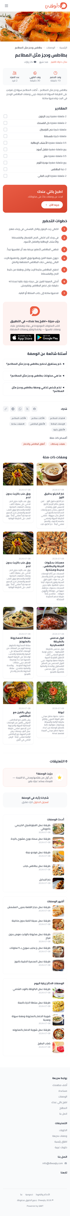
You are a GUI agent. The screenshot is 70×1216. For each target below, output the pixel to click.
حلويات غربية (61, 1147)
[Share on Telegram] (13, 409)
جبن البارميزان (46, 129)
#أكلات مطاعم (38, 418)
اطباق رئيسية (60, 1141)
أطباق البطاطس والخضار (34, 444)
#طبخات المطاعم (57, 418)
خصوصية (29, 1194)
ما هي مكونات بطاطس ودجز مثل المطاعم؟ (35, 375)
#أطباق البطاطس (37, 424)
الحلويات (63, 1130)
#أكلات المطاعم (19, 418)
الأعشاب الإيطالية (39, 142)
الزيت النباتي (44, 176)
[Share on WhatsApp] (20, 409)
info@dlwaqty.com (53, 1163)
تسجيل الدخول (41, 802)
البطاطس (55, 169)
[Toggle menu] (6, 5)
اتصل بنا (63, 1113)
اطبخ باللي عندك (59, 1102)
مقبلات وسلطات (57, 444)
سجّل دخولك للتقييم (59, 61)
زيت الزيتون (44, 116)
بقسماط (48, 136)
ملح (46, 156)
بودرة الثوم (42, 162)
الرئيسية (63, 47)
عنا (21, 1194)
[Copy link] (6, 409)
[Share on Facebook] (34, 409)
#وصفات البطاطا (58, 424)
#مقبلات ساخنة (17, 424)
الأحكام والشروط (43, 1194)
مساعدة (63, 1090)
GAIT (41, 1206)
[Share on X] (27, 409)
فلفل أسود (42, 149)
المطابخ (63, 1108)
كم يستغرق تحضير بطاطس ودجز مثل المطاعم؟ (33, 364)
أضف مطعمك (59, 1085)
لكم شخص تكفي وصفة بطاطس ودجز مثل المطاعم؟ (38, 389)
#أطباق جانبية (59, 430)
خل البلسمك (43, 123)
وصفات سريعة (59, 1136)
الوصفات (50, 47)
